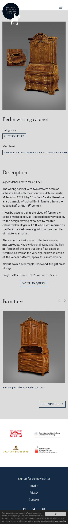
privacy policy (60, 521)
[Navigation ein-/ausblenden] (61, 7)
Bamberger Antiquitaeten (11, 14)
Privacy (34, 492)
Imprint (34, 485)
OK (56, 514)
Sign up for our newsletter (34, 478)
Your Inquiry (34, 283)
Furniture (15, 136)
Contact (34, 499)
